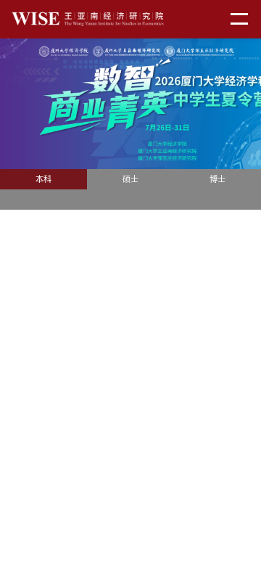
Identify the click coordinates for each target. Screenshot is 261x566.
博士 (217, 179)
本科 (43, 179)
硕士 (130, 179)
